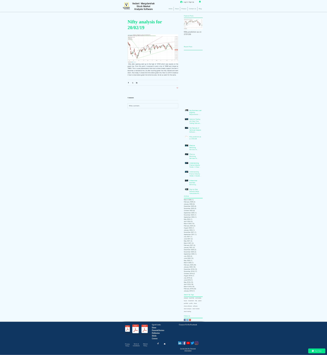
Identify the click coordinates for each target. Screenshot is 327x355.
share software (188, 306)
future (185, 300)
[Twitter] (192, 343)
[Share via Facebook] (128, 83)
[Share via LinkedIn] (137, 83)
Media (154, 335)
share (195, 303)
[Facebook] (184, 343)
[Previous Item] (186, 24)
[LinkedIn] (180, 343)
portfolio (186, 303)
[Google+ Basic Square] (190, 320)
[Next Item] (200, 24)
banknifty (191, 298)
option (200, 300)
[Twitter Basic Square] (187, 320)
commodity (198, 298)
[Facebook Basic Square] (185, 320)
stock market (195, 308)
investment (191, 300)
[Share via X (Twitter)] (132, 83)
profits (191, 303)
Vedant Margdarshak (143, 3)
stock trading (187, 311)
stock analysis (187, 308)
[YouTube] (188, 343)
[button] (200, 1)
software (195, 306)
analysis (186, 298)
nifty (196, 300)
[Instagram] (196, 343)
